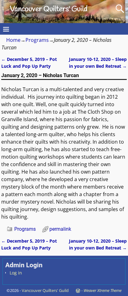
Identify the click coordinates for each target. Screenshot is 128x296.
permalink (60, 229)
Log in (16, 273)
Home (13, 40)
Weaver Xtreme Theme (102, 290)
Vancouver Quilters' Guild (48, 9)
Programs (37, 40)
